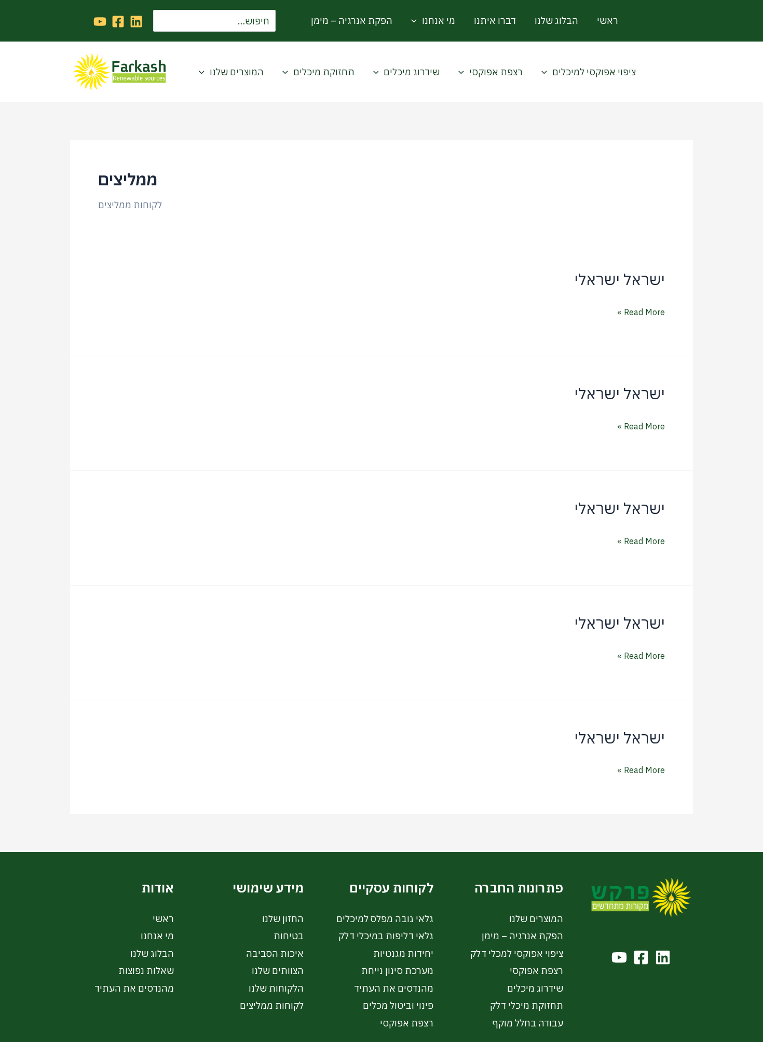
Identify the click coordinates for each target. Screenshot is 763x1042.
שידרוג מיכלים (412, 72)
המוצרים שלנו (237, 72)
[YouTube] (99, 21)
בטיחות (289, 936)
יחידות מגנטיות (403, 953)
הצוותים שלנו (278, 971)
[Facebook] (118, 21)
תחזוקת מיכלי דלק (526, 1005)
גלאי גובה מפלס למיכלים (384, 919)
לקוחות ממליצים (272, 1005)
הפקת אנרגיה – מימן (351, 20)
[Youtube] (619, 957)
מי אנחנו (438, 20)
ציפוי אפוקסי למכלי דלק (516, 953)
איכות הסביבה (275, 953)
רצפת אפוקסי (496, 72)
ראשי (607, 20)
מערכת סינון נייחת (397, 971)
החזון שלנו (283, 919)
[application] (416, 21)
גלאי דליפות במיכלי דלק (385, 936)
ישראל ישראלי (620, 279)
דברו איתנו (495, 20)
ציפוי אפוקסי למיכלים (594, 72)
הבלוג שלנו (556, 20)
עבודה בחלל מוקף (527, 1023)
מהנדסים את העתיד (393, 988)
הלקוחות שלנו (276, 988)
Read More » (641, 311)
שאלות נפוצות (146, 971)
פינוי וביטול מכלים (398, 1005)
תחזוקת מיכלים (324, 72)
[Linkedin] (136, 21)
